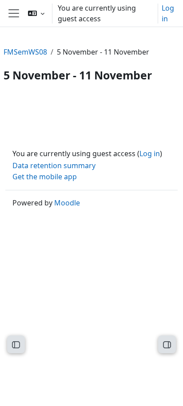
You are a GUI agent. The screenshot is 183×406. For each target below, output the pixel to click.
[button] (36, 13)
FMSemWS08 (25, 52)
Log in (168, 13)
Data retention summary (53, 165)
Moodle (67, 203)
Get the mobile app (44, 176)
